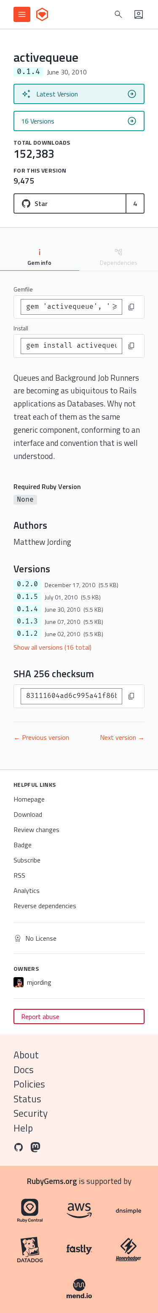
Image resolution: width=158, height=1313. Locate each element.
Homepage (29, 799)
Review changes (36, 829)
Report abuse (40, 1016)
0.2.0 (27, 584)
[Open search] (118, 14)
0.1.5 (27, 597)
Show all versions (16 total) (52, 647)
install (20, 328)
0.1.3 (27, 621)
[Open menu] (21, 14)
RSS (19, 875)
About (26, 1054)
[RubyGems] (42, 14)
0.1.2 (27, 633)
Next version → (122, 737)
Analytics (26, 890)
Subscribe (26, 860)
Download (27, 814)
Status (27, 1098)
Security (30, 1113)
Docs (23, 1069)
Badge (22, 845)
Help (23, 1128)
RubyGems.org (52, 1181)
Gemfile (23, 289)
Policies (29, 1084)
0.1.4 (27, 609)
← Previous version (41, 737)
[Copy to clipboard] (131, 307)
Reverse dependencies (44, 906)
